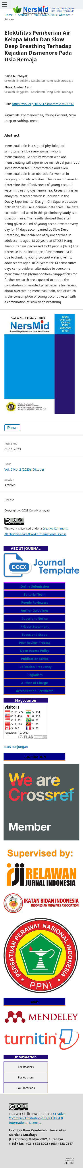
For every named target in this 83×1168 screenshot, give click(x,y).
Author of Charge (34, 683)
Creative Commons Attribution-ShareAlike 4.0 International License (37, 1118)
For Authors (26, 1077)
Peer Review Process (34, 642)
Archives (23, 15)
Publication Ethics (34, 659)
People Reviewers (34, 602)
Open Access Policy (34, 651)
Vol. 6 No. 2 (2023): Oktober (52, 15)
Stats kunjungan (16, 747)
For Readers (26, 1067)
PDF (14, 428)
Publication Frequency (34, 667)
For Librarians (26, 1088)
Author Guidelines (34, 610)
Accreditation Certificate (34, 691)
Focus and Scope (34, 634)
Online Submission (34, 586)
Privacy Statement (35, 626)
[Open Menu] (4, 4)
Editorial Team (35, 594)
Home (8, 15)
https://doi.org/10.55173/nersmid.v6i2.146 (43, 104)
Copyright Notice (34, 618)
